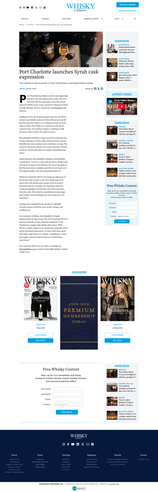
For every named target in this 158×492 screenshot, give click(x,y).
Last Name (112, 207)
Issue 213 (117, 324)
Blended (66, 462)
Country (113, 216)
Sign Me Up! (122, 221)
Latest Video (122, 94)
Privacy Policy (14, 467)
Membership (91, 464)
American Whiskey (92, 467)
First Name (112, 203)
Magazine (66, 19)
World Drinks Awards (118, 459)
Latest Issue (92, 459)
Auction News (126, 168)
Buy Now (40, 340)
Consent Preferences (14, 472)
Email (114, 212)
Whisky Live (144, 459)
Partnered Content (40, 462)
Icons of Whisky (118, 464)
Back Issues (92, 462)
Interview (124, 45)
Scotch (66, 470)
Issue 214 (40, 324)
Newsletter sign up (127, 11)
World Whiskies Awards (118, 462)
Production (40, 467)
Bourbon (66, 467)
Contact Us (14, 459)
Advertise (14, 462)
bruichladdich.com (27, 249)
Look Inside (40, 335)
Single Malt (66, 464)
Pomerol (58, 108)
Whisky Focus (126, 141)
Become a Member (128, 5)
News (22, 89)
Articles (24, 19)
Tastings (45, 19)
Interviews (40, 464)
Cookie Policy (14, 470)
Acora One (114, 484)
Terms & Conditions (14, 464)
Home (21, 25)
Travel (122, 127)
